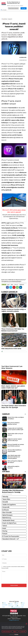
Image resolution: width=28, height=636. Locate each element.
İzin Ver (23, 8)
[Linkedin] (20, 287)
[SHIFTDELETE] (5, 604)
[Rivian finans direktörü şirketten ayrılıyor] (4, 424)
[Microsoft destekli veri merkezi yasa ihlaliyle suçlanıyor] (4, 446)
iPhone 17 (16, 284)
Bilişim (12, 284)
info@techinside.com (14, 620)
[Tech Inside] (23, 604)
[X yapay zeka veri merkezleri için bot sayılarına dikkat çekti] (4, 429)
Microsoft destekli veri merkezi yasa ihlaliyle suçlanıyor (16, 445)
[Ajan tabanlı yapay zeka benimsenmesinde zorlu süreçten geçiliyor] (4, 457)
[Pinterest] (14, 287)
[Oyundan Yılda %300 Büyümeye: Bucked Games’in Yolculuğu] (14, 481)
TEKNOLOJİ (21, 284)
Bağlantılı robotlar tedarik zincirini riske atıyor (15, 439)
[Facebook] (7, 287)
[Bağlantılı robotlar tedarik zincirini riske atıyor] (4, 440)
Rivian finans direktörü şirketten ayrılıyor (14, 423)
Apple (8, 284)
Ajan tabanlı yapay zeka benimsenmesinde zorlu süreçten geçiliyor (14, 457)
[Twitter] (10, 287)
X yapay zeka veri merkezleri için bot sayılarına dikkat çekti (15, 428)
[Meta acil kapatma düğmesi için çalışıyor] (4, 462)
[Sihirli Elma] (11, 604)
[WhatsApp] (17, 287)
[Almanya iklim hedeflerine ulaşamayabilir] (4, 451)
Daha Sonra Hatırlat (13, 8)
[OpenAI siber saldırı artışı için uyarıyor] (4, 435)
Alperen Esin (22, 57)
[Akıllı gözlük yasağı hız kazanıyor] (4, 468)
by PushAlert (4, 9)
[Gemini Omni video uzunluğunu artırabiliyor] (4, 418)
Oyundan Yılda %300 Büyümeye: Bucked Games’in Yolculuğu (13, 491)
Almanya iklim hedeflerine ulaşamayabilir (14, 450)
